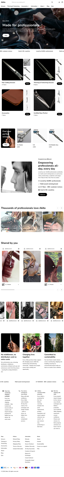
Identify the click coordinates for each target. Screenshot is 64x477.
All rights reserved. (13, 471)
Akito (3, 2)
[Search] (52, 2)
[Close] (19, 230)
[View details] (18, 284)
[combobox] (32, 2)
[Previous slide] (57, 208)
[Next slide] (61, 208)
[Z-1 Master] (24, 136)
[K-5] (40, 136)
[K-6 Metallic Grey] (56, 136)
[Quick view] (29, 131)
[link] (26, 62)
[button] (11, 229)
